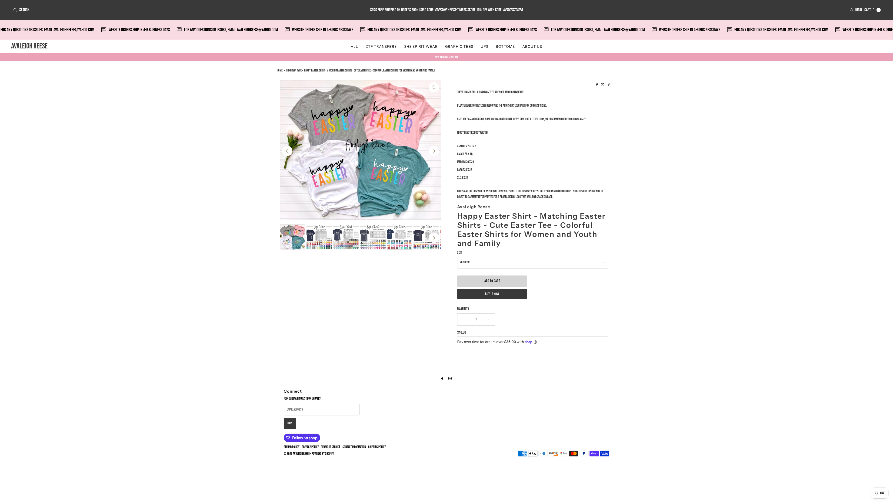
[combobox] (155, 10)
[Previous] (287, 151)
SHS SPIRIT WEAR (421, 46)
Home (280, 70)
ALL (354, 46)
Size (459, 253)
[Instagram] (450, 378)
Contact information (354, 447)
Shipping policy (377, 447)
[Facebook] (442, 378)
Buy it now (492, 294)
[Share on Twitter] (603, 85)
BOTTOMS (505, 46)
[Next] (434, 151)
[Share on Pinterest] (609, 85)
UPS (484, 46)
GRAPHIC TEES (459, 46)
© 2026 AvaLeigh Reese (297, 454)
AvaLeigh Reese (29, 46)
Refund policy (292, 447)
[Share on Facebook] (597, 85)
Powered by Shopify (323, 454)
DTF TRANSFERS (381, 46)
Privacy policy (310, 447)
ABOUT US (532, 46)
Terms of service (330, 447)
